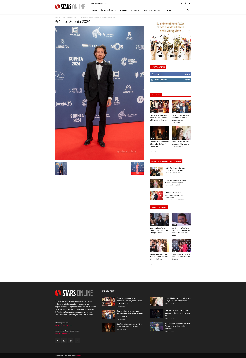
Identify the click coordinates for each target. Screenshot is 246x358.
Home (95, 10)
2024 (152, 225)
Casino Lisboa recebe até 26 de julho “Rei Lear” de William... (159, 144)
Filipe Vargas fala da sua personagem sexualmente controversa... (174, 195)
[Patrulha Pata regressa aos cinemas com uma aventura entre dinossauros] (182, 106)
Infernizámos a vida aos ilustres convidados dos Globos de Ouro (159, 256)
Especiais (133, 10)
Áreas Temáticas (107, 10)
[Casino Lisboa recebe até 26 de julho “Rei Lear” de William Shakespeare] (159, 132)
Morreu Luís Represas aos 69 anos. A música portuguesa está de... (177, 313)
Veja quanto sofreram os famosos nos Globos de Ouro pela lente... (159, 230)
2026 (152, 112)
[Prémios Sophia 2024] (99, 159)
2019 (152, 251)
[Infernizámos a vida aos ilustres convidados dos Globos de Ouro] (159, 245)
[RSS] (189, 3)
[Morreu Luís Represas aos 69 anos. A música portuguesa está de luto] (156, 313)
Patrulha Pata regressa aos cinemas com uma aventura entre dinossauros (130, 313)
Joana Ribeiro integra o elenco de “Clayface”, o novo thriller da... (180, 144)
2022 (174, 225)
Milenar (78, 356)
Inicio (56, 17)
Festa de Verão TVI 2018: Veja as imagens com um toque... (181, 256)
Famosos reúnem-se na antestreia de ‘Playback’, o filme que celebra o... (159, 117)
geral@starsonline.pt (63, 333)
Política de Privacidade (64, 325)
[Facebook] (177, 3)
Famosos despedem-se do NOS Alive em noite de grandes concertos (177, 326)
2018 (174, 251)
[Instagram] (181, 3)
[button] (188, 10)
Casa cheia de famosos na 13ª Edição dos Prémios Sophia (80, 17)
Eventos (167, 10)
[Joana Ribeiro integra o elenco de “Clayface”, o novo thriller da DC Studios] (182, 132)
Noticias (123, 10)
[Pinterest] (185, 3)
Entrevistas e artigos (151, 10)
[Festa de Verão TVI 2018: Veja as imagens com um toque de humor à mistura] (182, 245)
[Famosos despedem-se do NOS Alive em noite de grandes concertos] (156, 326)
